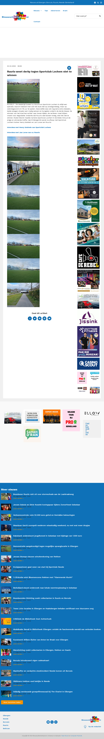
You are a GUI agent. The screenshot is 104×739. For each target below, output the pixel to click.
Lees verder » (18, 498)
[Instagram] (101, 3)
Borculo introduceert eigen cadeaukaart (31, 660)
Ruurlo (5, 725)
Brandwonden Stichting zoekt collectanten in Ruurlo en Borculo (42, 598)
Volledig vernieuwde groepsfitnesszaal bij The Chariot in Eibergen (43, 692)
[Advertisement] (52, 42)
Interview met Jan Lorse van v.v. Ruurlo (23, 132)
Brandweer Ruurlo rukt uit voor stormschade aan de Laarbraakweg (43, 494)
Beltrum (6, 728)
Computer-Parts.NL (76, 735)
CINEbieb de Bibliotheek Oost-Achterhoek (32, 619)
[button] (69, 68)
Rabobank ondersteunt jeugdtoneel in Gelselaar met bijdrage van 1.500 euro (47, 536)
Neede (5, 719)
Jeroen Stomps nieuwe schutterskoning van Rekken (37, 557)
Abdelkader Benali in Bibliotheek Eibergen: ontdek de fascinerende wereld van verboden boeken (57, 629)
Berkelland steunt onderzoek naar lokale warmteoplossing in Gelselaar (45, 588)
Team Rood (64, 735)
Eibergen (6, 715)
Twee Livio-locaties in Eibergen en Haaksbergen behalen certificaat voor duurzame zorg (53, 608)
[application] (41, 11)
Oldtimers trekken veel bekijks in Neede (31, 681)
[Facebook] (95, 3)
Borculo (6, 722)
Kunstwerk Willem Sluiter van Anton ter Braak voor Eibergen (40, 640)
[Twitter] (98, 3)
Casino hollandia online (87, 428)
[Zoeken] (100, 16)
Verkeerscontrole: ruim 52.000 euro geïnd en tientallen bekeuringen (44, 515)
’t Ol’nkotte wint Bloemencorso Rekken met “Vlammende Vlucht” (43, 577)
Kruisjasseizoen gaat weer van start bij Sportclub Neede (38, 567)
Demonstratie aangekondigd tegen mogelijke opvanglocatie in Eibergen (45, 546)
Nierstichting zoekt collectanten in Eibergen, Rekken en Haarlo (42, 650)
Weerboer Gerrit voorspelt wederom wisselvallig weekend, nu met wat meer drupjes (51, 525)
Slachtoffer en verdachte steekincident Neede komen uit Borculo (43, 671)
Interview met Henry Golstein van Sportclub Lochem (29, 127)
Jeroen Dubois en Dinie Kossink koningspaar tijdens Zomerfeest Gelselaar (46, 505)
